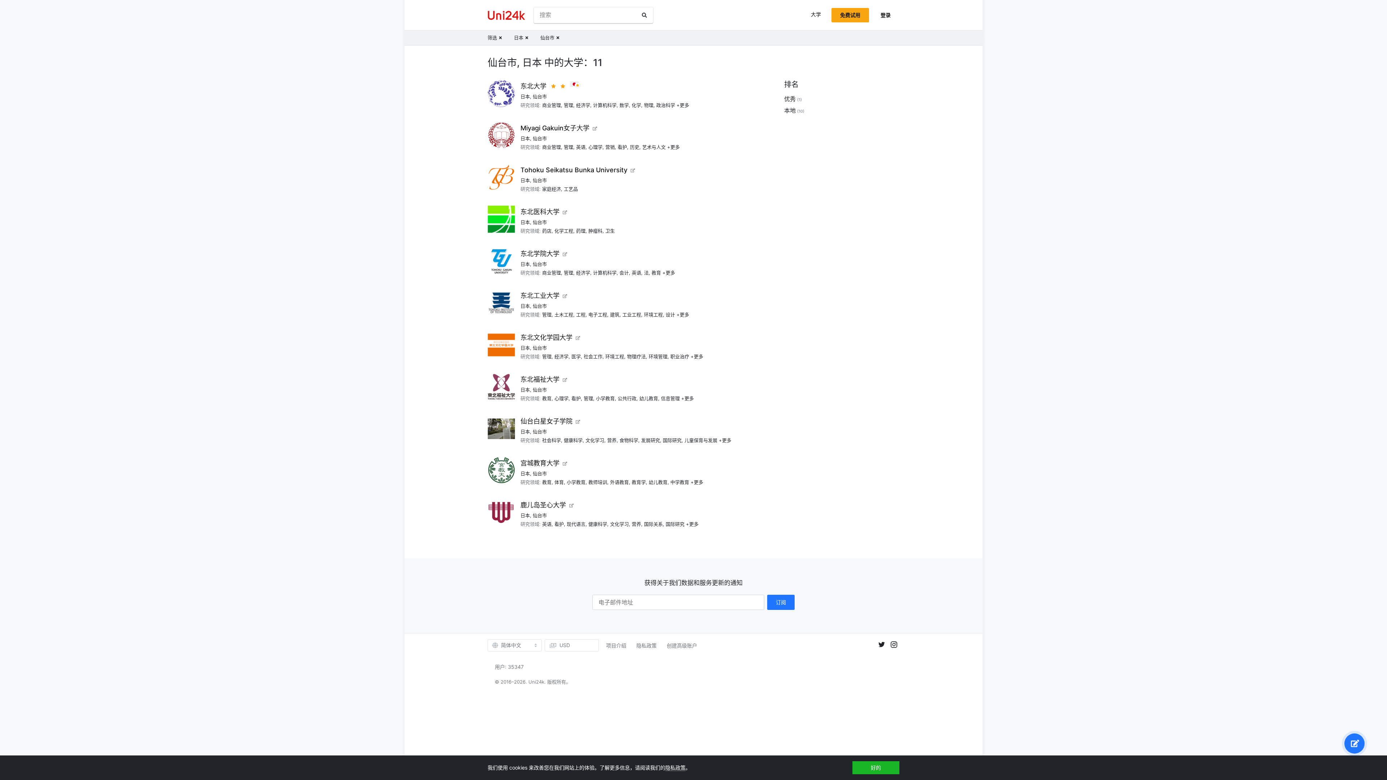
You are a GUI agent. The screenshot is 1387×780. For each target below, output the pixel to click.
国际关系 (653, 524)
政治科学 (665, 105)
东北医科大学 (539, 212)
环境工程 (653, 314)
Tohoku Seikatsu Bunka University (573, 170)
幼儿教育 (648, 398)
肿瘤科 (595, 231)
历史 (634, 147)
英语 (581, 147)
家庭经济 (551, 189)
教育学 (639, 482)
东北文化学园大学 (546, 337)
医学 (576, 356)
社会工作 (593, 356)
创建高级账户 (682, 645)
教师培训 (597, 482)
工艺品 (571, 189)
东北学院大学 (539, 253)
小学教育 (605, 398)
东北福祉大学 (539, 379)
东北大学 (533, 86)
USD (564, 645)
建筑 (614, 314)
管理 (568, 105)
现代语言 (576, 524)
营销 (610, 147)
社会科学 (551, 440)
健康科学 (573, 440)
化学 (636, 105)
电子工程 (597, 314)
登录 (886, 15)
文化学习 (595, 440)
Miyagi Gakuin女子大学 (554, 128)
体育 (559, 482)
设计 (670, 314)
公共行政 (627, 398)
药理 (581, 231)
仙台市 (540, 96)
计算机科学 (605, 105)
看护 (622, 147)
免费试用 (850, 15)
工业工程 (631, 314)
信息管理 (670, 398)
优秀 (790, 99)
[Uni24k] (506, 15)
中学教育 (679, 482)
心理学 (595, 147)
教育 (656, 273)
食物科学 (628, 440)
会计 (624, 273)
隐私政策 (646, 645)
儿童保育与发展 (700, 440)
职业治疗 (679, 356)
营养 (612, 440)
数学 (624, 105)
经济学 (583, 105)
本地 (790, 110)
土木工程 (563, 314)
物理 (648, 105)
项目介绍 (616, 645)
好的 (876, 767)
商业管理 (551, 105)
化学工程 (563, 231)
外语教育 (619, 482)
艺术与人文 (654, 147)
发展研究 (650, 440)
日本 (525, 96)
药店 (547, 231)
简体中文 (511, 645)
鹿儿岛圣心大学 (543, 505)
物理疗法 (636, 356)
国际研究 (672, 440)
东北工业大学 (539, 295)
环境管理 (658, 356)
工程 (581, 314)
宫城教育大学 (539, 463)
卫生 (610, 231)
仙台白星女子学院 (546, 421)
